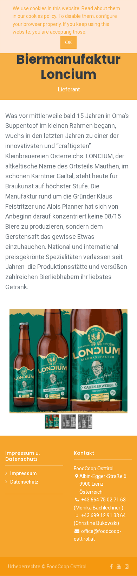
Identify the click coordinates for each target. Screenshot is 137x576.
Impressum (23, 473)
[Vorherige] (18, 372)
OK (68, 42)
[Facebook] (111, 566)
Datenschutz (24, 482)
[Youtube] (119, 566)
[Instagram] (127, 566)
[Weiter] (119, 372)
